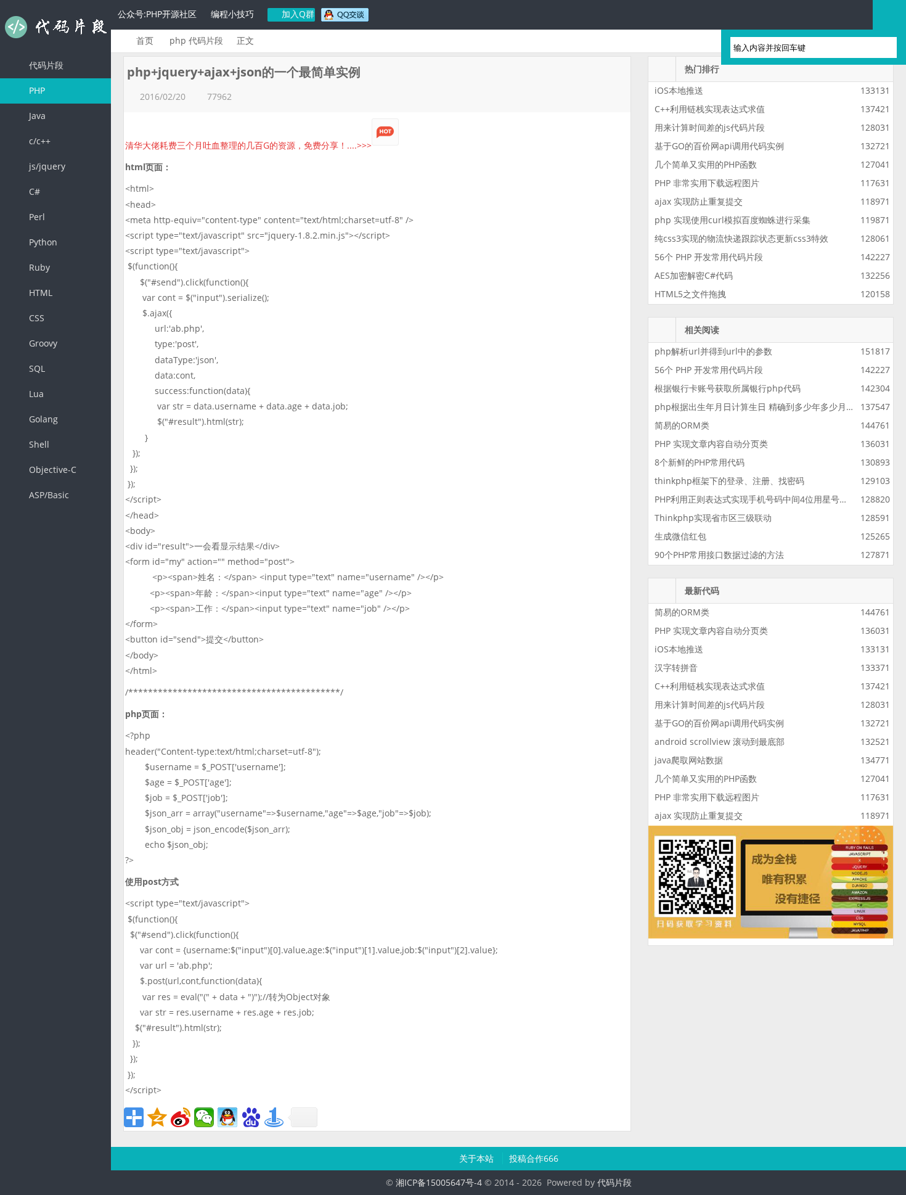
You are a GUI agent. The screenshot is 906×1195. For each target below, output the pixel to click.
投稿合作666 (533, 1158)
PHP (36, 90)
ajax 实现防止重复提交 (699, 201)
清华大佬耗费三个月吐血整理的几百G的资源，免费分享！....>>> (248, 145)
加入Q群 (296, 14)
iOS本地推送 (679, 90)
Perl (36, 217)
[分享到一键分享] (274, 1117)
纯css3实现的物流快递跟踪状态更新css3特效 (741, 238)
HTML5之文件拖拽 (690, 294)
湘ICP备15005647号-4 (439, 1182)
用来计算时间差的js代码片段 (710, 127)
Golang (42, 419)
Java (36, 115)
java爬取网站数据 (689, 760)
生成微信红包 (680, 536)
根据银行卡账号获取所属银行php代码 (728, 388)
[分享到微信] (204, 1117)
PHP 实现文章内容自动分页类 (711, 444)
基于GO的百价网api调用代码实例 (719, 146)
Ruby (38, 267)
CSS (35, 318)
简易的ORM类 (682, 425)
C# (33, 191)
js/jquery (46, 166)
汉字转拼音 (676, 667)
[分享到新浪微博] (180, 1117)
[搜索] (882, 47)
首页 (144, 40)
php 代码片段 (196, 40)
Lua (35, 394)
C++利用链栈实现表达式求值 (710, 109)
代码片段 (55, 27)
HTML (39, 292)
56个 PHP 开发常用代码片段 (709, 257)
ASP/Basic (48, 495)
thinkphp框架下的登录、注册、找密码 (729, 481)
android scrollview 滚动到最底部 (720, 741)
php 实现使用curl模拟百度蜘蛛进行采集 (732, 220)
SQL (36, 368)
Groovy (42, 343)
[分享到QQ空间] (157, 1117)
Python (42, 242)
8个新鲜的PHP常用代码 (700, 462)
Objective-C (51, 469)
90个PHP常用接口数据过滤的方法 (719, 555)
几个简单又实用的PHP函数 (706, 164)
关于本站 (477, 1158)
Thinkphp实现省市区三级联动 (713, 518)
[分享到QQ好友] (227, 1117)
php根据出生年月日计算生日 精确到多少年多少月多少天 (763, 407)
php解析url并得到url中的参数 (713, 351)
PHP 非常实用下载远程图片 (707, 183)
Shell (38, 444)
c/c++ (39, 141)
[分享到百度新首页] (251, 1117)
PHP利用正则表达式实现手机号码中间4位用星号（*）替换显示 (775, 499)
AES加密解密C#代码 (694, 275)
